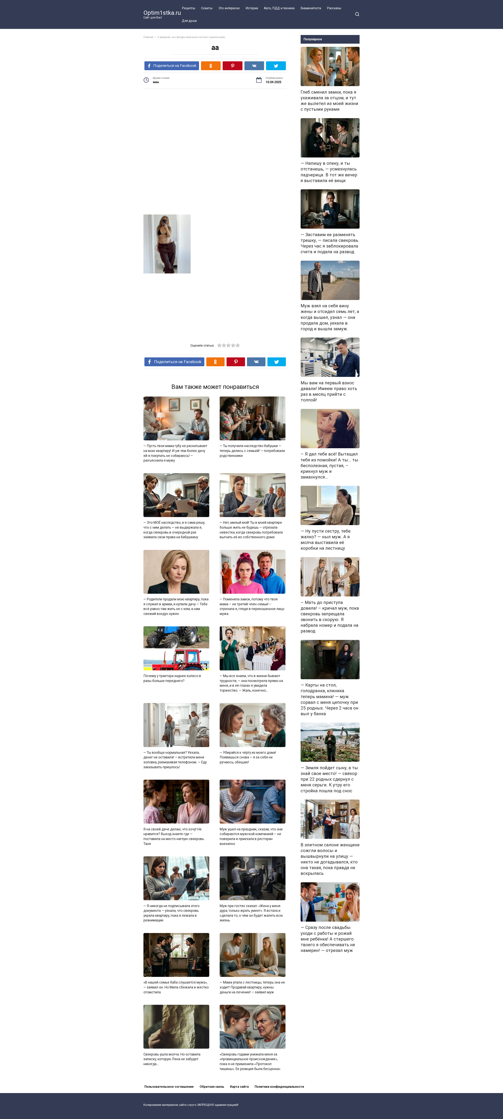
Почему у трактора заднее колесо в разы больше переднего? (172, 678)
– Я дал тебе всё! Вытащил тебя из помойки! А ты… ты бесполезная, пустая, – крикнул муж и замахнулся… (329, 466)
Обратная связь (212, 1087)
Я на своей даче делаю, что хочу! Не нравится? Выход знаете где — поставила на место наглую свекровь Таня (173, 836)
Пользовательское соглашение (169, 1087)
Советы (207, 8)
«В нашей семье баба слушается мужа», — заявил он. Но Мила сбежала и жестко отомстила (176, 987)
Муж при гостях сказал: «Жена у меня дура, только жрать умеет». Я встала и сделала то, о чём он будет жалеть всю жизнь (251, 913)
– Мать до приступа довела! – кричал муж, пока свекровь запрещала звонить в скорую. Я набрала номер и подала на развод (330, 617)
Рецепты (188, 8)
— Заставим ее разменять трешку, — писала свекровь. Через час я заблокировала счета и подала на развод (330, 243)
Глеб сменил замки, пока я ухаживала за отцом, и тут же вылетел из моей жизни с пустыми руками (329, 100)
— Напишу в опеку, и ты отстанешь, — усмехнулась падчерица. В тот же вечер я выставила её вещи (329, 172)
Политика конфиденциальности (279, 1087)
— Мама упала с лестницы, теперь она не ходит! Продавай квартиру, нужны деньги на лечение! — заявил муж (252, 987)
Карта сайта (239, 1087)
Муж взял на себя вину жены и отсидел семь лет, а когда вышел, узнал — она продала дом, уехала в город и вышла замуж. (330, 317)
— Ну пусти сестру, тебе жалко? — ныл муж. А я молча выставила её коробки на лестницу (326, 539)
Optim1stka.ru (162, 12)
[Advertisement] (215, 122)
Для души (189, 21)
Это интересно (229, 8)
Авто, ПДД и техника (279, 8)
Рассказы (334, 8)
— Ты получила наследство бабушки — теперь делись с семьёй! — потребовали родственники (252, 450)
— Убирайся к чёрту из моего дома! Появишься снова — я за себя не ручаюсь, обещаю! (248, 757)
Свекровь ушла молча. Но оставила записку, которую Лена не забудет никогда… (171, 1059)
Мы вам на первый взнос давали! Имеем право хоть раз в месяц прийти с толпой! (329, 391)
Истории (252, 8)
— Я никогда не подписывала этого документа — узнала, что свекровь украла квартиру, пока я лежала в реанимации (171, 913)
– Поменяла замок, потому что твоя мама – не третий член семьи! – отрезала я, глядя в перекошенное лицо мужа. (252, 606)
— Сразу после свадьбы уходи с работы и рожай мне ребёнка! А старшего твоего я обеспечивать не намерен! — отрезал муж (328, 939)
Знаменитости (310, 8)
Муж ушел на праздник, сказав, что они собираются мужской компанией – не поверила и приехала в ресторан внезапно (251, 836)
